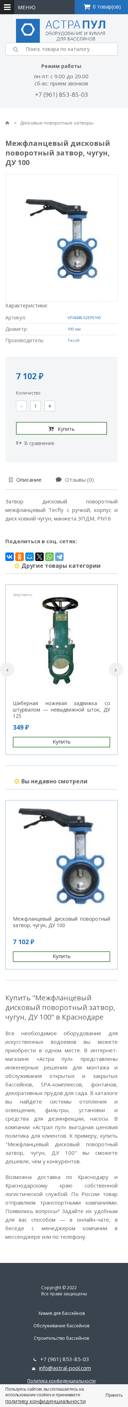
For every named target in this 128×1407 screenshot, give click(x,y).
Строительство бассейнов (61, 1338)
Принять (114, 1395)
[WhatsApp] (49, 556)
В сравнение (39, 443)
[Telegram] (59, 556)
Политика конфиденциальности (61, 1381)
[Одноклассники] (19, 556)
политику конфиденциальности (45, 1401)
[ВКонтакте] (9, 556)
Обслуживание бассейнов (61, 1326)
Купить (66, 428)
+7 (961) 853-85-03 (61, 94)
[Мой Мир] (29, 556)
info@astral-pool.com (65, 1367)
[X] (39, 556)
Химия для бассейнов (61, 1313)
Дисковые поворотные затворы (57, 123)
